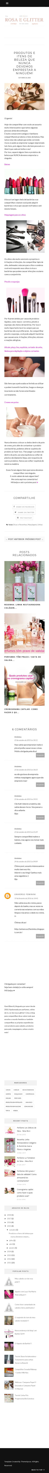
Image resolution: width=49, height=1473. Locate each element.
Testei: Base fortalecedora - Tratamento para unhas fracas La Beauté (26, 1359)
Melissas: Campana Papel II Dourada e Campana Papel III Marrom (25, 1385)
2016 (9, 1222)
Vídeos (15, 1110)
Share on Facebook (25, 507)
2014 (9, 1251)
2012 (9, 1259)
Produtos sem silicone (13, 1106)
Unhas (40, 524)
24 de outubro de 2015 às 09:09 (26, 861)
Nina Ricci (29, 1102)
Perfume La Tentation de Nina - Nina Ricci (26, 1159)
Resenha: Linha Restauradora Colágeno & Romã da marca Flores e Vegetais (26, 1144)
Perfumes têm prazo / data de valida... (22, 658)
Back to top (37, 1470)
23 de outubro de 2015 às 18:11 (26, 740)
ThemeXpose (26, 1461)
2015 (9, 1226)
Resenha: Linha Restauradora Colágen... (22, 606)
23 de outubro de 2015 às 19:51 (26, 799)
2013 (9, 1255)
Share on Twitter (26, 512)
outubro (12, 1230)
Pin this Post (26, 518)
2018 (9, 1215)
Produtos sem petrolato (14, 1102)
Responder (40, 755)
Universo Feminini (25, 894)
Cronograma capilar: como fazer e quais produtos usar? (25, 1192)
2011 (9, 1263)
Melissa (8, 1098)
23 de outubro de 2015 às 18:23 (26, 770)
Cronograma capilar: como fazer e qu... (21, 711)
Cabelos (16, 1090)
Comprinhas (30, 1094)
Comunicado (28, 1106)
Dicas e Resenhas (20, 524)
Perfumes (17, 1098)
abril (11, 1244)
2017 (9, 1218)
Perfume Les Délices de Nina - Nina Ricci (26, 1129)
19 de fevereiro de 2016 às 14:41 (26, 898)
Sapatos (8, 1094)
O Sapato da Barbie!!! (23, 1343)
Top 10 (8, 1110)
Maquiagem (32, 524)
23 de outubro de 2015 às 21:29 (26, 832)
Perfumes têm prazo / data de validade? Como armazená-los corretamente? (27, 1176)
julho (11, 1240)
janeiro (12, 1248)
